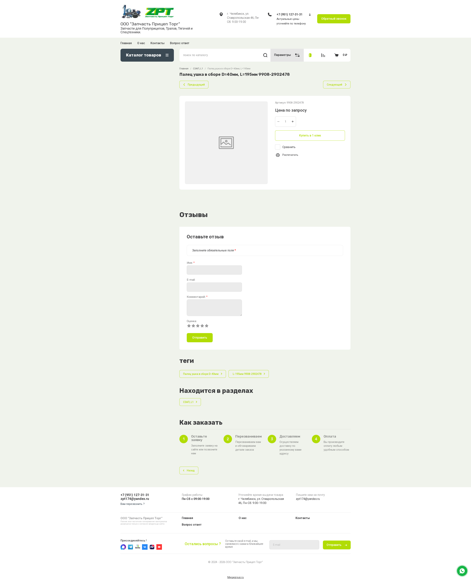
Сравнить (288, 147)
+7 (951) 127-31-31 (289, 14)
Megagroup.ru (235, 577)
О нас (141, 43)
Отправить (199, 337)
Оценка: (192, 321)
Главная (126, 43)
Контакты (157, 43)
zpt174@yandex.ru (135, 499)
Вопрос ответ (179, 43)
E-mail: (191, 279)
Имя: (191, 262)
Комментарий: (197, 297)
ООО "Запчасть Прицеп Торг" (150, 23)
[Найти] (265, 55)
